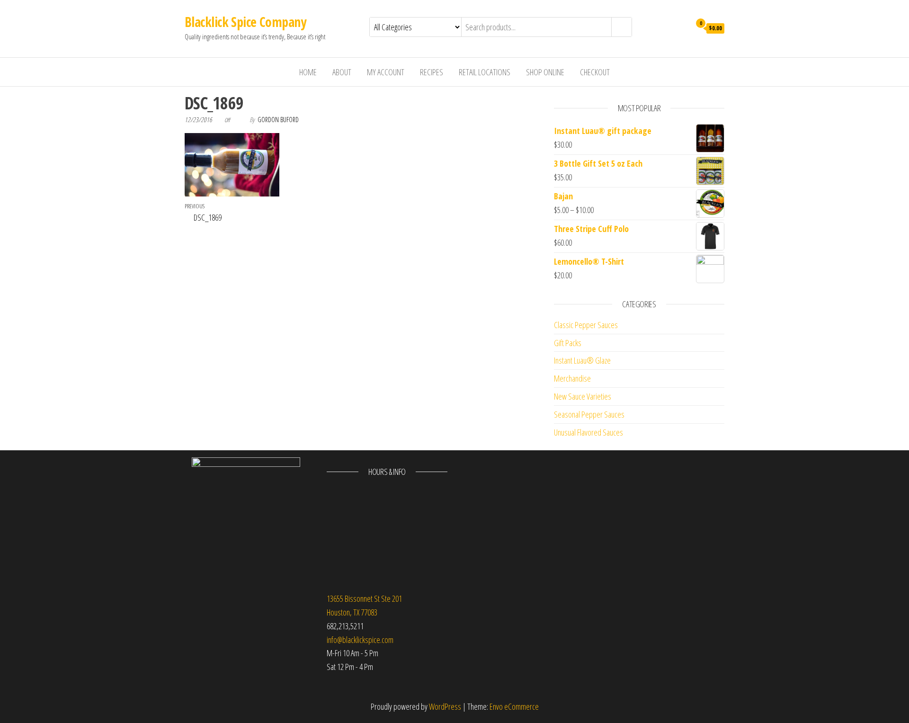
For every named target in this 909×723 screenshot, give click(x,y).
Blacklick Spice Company (245, 22)
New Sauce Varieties (582, 396)
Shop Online (545, 72)
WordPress (445, 706)
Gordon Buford (278, 119)
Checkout (595, 72)
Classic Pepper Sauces (586, 324)
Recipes (431, 72)
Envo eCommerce (514, 706)
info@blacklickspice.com (360, 639)
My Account (385, 72)
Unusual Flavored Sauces (588, 432)
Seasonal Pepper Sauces (589, 414)
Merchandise (572, 378)
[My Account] (681, 27)
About (341, 72)
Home (308, 72)
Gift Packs (567, 342)
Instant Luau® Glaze (582, 360)
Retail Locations (484, 72)
